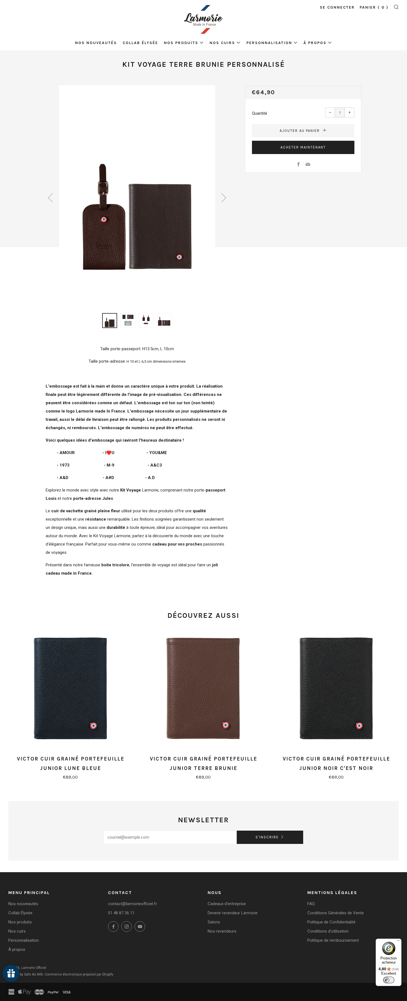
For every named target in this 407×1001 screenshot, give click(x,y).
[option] (137, 195)
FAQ (311, 903)
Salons (214, 922)
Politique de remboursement (333, 940)
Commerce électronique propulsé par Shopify (79, 974)
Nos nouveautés (96, 42)
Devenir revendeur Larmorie (232, 912)
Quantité (259, 113)
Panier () (374, 7)
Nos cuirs (222, 42)
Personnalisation (269, 42)
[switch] (388, 980)
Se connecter (337, 7)
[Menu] (398, 942)
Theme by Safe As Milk (25, 974)
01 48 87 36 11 (121, 912)
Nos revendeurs (222, 931)
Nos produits (181, 42)
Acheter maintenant (303, 147)
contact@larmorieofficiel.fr (132, 903)
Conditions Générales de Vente (335, 912)
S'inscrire (267, 837)
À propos (314, 42)
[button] (109, 320)
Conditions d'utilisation (328, 931)
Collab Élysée (140, 42)
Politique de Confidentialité (331, 922)
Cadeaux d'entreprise (227, 903)
